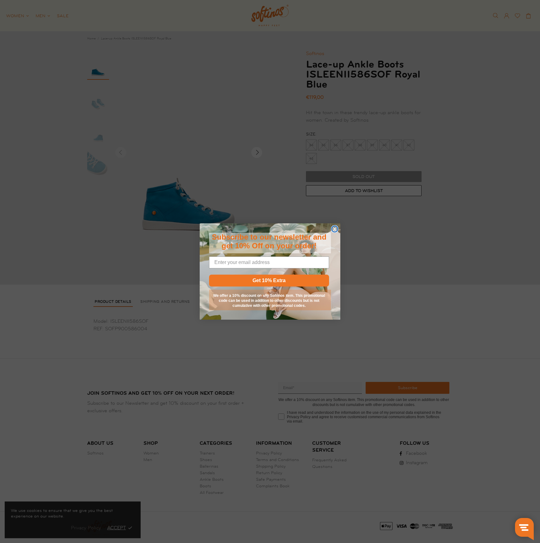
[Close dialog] (335, 229)
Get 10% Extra (269, 280)
